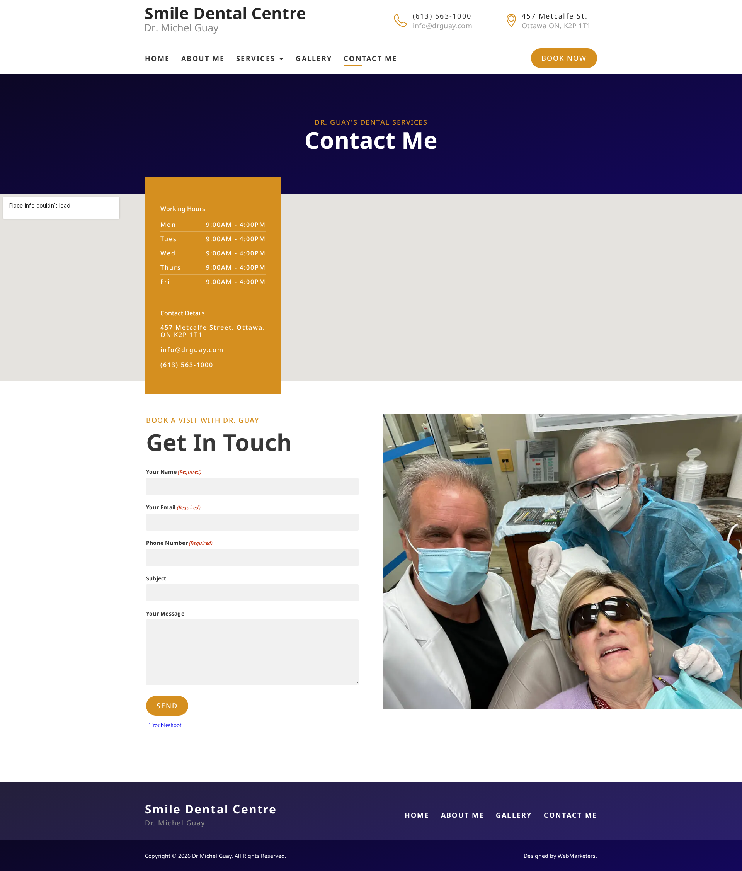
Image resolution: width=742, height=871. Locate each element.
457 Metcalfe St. (555, 15)
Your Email (173, 507)
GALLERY (314, 58)
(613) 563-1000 (442, 15)
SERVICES (255, 58)
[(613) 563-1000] (400, 20)
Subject (156, 578)
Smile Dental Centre (211, 809)
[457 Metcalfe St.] (511, 20)
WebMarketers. (576, 855)
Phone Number (179, 542)
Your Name (174, 471)
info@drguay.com (442, 25)
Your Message (165, 613)
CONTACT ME (370, 58)
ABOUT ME (203, 58)
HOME (157, 58)
